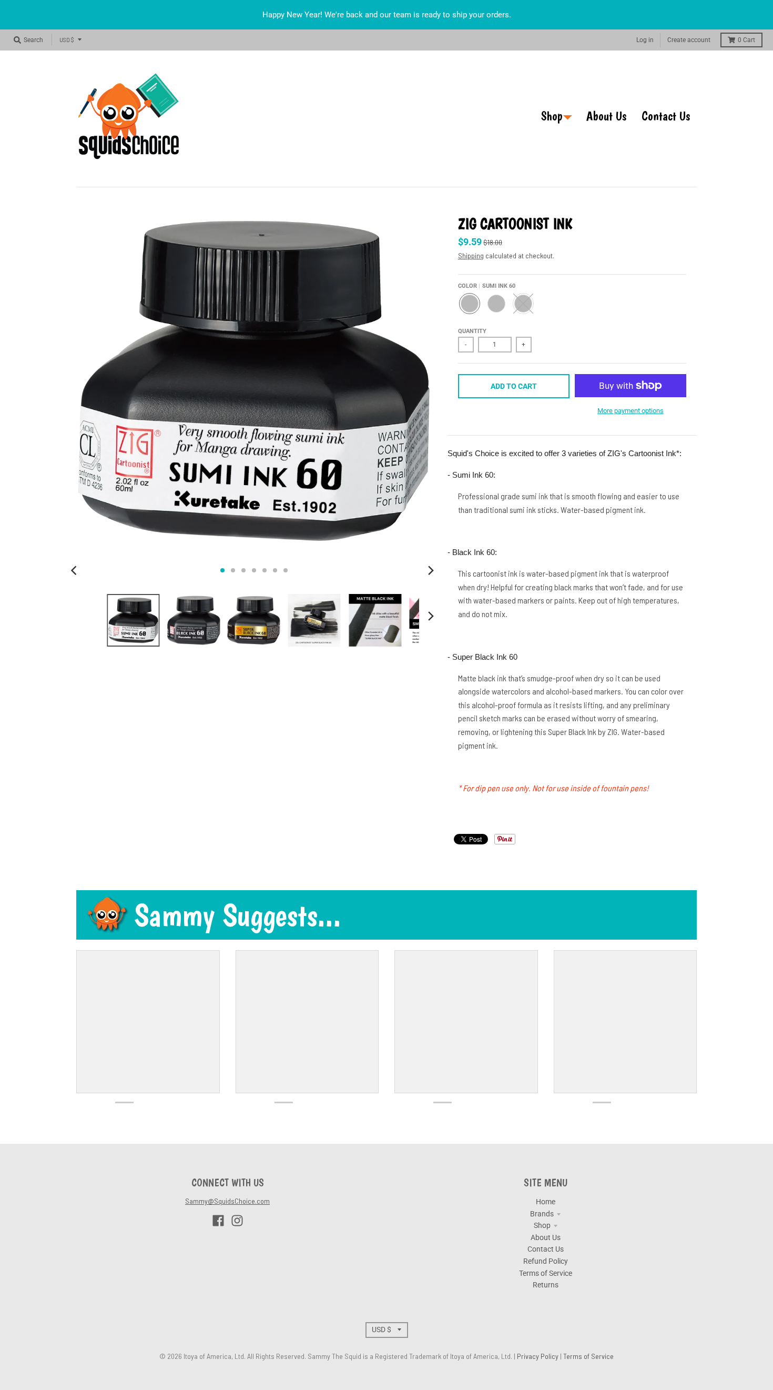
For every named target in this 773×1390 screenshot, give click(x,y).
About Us (546, 1237)
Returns (545, 1285)
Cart (746, 40)
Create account (688, 40)
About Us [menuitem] (606, 116)
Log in (645, 40)
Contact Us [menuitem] (666, 116)
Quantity (472, 331)
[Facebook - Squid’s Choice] (218, 1220)
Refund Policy (545, 1261)
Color (486, 286)
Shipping (471, 255)
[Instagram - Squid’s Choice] (237, 1220)
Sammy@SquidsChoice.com (227, 1200)
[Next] (430, 570)
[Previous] (75, 570)
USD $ (66, 39)
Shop (542, 1225)
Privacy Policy (538, 1356)
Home (545, 1201)
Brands (542, 1214)
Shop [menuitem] (552, 116)
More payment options (630, 411)
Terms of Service (545, 1273)
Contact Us (545, 1249)
